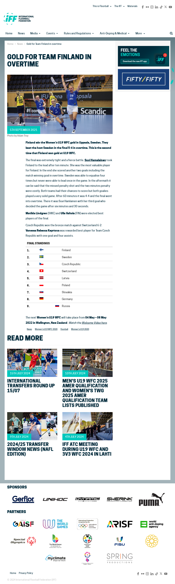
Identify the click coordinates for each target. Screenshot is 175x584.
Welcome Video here (94, 322)
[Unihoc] (55, 499)
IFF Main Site (19, 18)
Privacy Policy (26, 573)
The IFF (118, 6)
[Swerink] (120, 499)
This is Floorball (101, 6)
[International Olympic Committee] (87, 524)
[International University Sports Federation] (120, 541)
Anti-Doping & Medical (113, 33)
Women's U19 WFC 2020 (46, 329)
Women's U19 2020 (80, 329)
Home (8, 33)
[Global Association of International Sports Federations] (23, 524)
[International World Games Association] (55, 524)
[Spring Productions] (120, 558)
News (21, 33)
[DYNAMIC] (87, 499)
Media (34, 33)
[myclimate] (55, 558)
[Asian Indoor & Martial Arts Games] (87, 558)
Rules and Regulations (77, 33)
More (139, 33)
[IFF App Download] (143, 55)
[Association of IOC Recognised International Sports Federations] (120, 524)
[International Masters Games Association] (87, 541)
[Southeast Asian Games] (152, 541)
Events (50, 33)
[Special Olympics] (23, 541)
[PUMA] (152, 499)
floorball (64, 329)
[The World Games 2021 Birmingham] (55, 541)
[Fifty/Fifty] (143, 78)
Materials (132, 6)
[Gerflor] (23, 499)
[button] (111, 6)
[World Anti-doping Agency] (152, 524)
